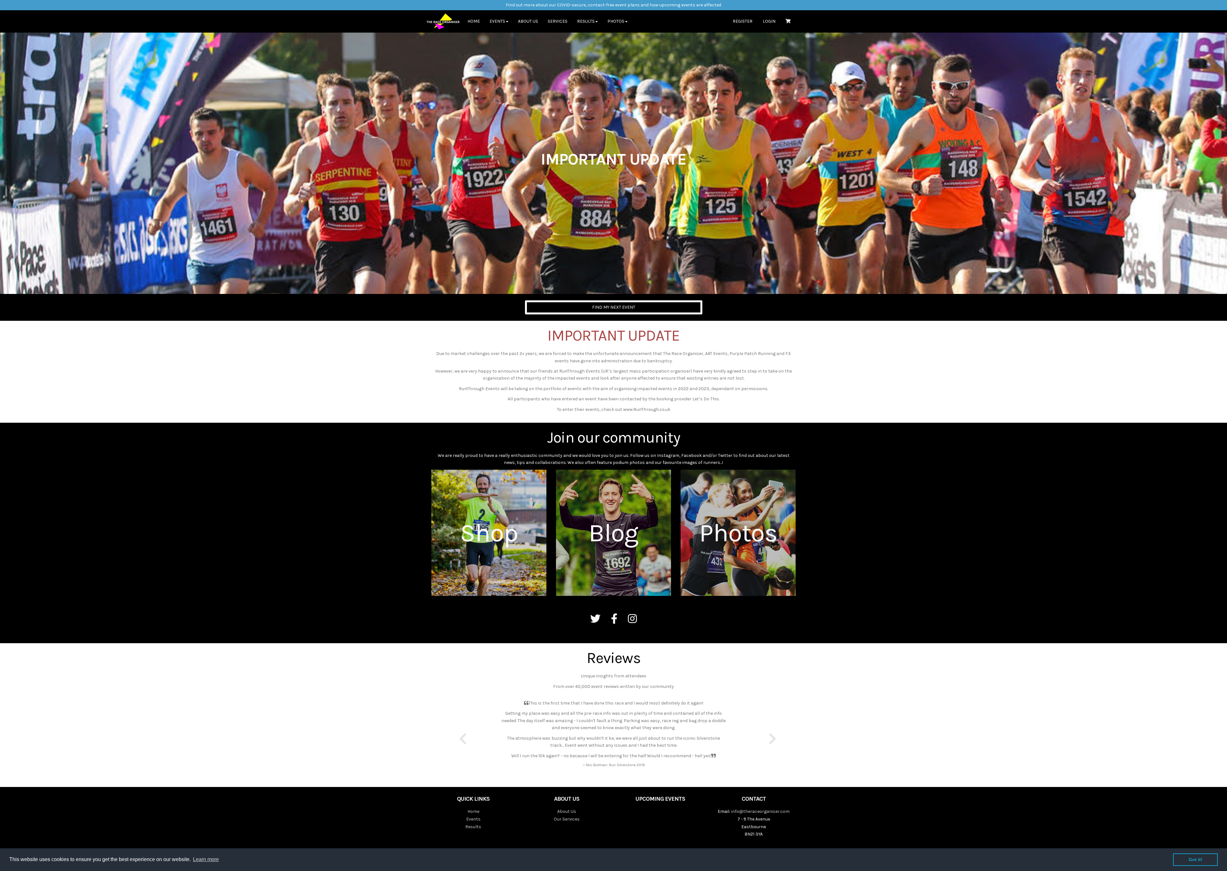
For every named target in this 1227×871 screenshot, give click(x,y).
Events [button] (497, 21)
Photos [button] (615, 21)
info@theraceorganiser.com (760, 811)
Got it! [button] (1195, 859)
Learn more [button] (206, 859)
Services (557, 21)
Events (473, 819)
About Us (528, 21)
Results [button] (586, 21)
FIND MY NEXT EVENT (613, 307)
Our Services (567, 819)
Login (769, 21)
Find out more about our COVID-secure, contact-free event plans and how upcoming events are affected (613, 5)
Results (473, 826)
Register (742, 21)
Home (473, 21)
